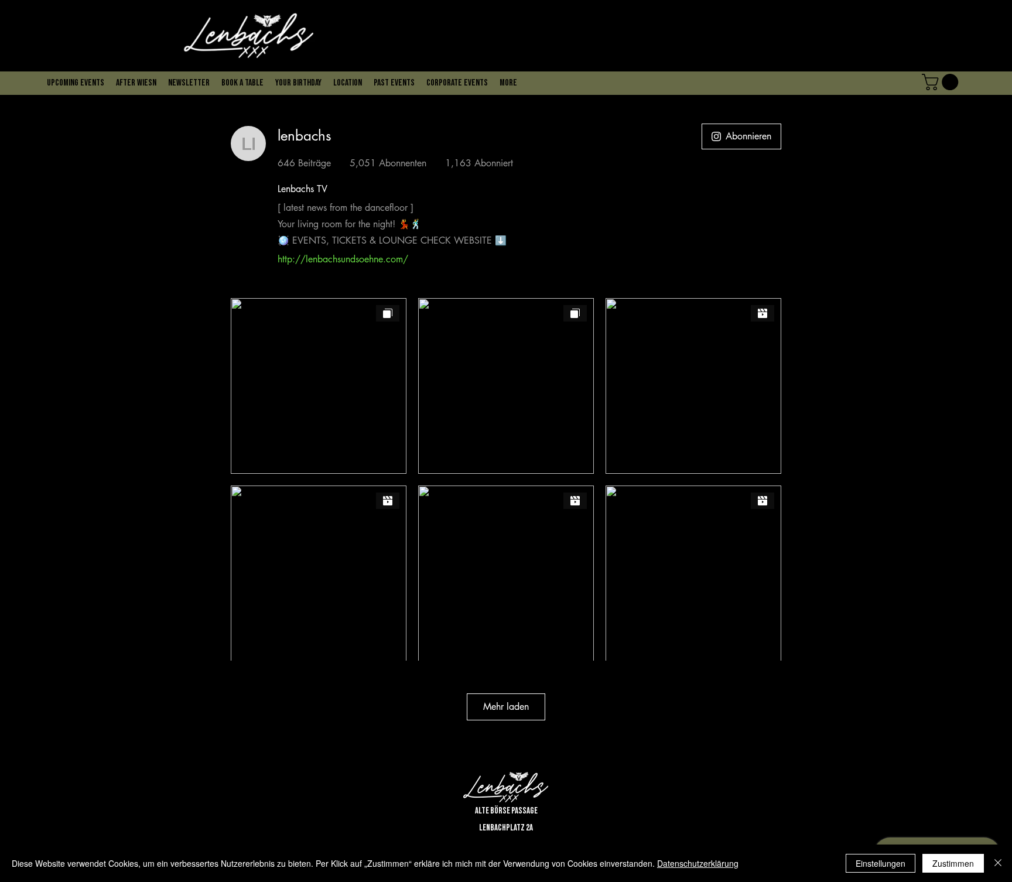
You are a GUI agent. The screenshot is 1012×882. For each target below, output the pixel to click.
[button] (320, 59)
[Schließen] (998, 863)
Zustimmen (953, 863)
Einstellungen (880, 863)
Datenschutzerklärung (698, 863)
